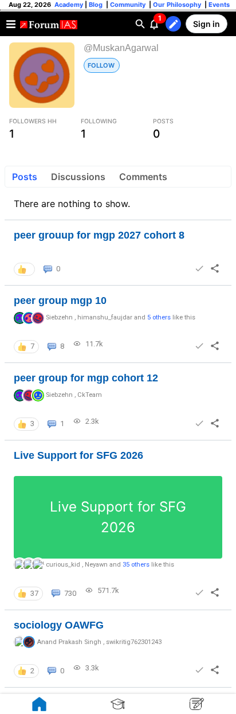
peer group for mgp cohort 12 (86, 378)
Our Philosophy (176, 5)
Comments (143, 176)
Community (128, 5)
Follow (101, 65)
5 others (159, 317)
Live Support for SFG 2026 (78, 455)
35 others (136, 564)
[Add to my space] (199, 268)
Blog (96, 5)
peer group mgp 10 (60, 300)
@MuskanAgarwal (121, 48)
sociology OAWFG (59, 625)
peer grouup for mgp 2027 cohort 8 (99, 235)
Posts (24, 176)
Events (218, 5)
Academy (68, 5)
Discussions (78, 176)
